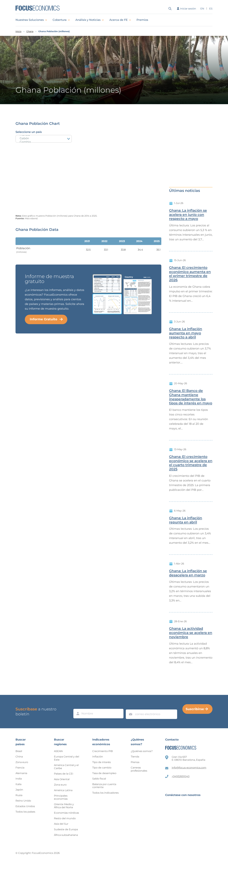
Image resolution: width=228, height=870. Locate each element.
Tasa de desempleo (104, 773)
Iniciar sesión (188, 8)
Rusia (19, 795)
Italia (18, 784)
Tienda (135, 756)
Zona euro (22, 762)
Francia (20, 767)
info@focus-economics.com (189, 767)
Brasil (19, 751)
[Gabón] (43, 138)
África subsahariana (66, 835)
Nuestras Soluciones (30, 20)
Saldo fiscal (99, 778)
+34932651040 (181, 776)
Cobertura (60, 20)
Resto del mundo (65, 818)
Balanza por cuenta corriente (104, 786)
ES (210, 8)
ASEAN (58, 751)
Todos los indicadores (105, 792)
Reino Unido (23, 800)
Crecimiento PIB (102, 751)
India (19, 778)
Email (130, 706)
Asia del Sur (61, 823)
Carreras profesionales (139, 769)
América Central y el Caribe (66, 767)
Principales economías (61, 797)
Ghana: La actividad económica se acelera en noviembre (190, 633)
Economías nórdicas (66, 812)
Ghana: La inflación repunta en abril (185, 520)
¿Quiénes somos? (142, 751)
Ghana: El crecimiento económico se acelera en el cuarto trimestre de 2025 (190, 463)
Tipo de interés (101, 762)
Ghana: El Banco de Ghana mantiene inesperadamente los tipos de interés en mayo (190, 397)
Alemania (21, 773)
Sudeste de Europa (66, 829)
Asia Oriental (61, 779)
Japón (19, 789)
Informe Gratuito (43, 319)
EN (202, 8)
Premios (142, 20)
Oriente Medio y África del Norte (64, 806)
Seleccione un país (29, 132)
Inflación (97, 756)
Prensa (135, 762)
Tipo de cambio (101, 767)
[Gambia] (43, 142)
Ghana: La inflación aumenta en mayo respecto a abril (185, 333)
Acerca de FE (118, 20)
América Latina (63, 790)
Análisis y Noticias (88, 20)
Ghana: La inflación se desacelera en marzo (188, 573)
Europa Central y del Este (66, 758)
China (19, 756)
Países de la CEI (63, 773)
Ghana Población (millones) (54, 31)
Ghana (29, 31)
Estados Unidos (25, 806)
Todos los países (25, 811)
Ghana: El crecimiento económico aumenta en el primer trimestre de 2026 (190, 274)
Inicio (18, 31)
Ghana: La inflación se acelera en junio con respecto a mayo (188, 214)
